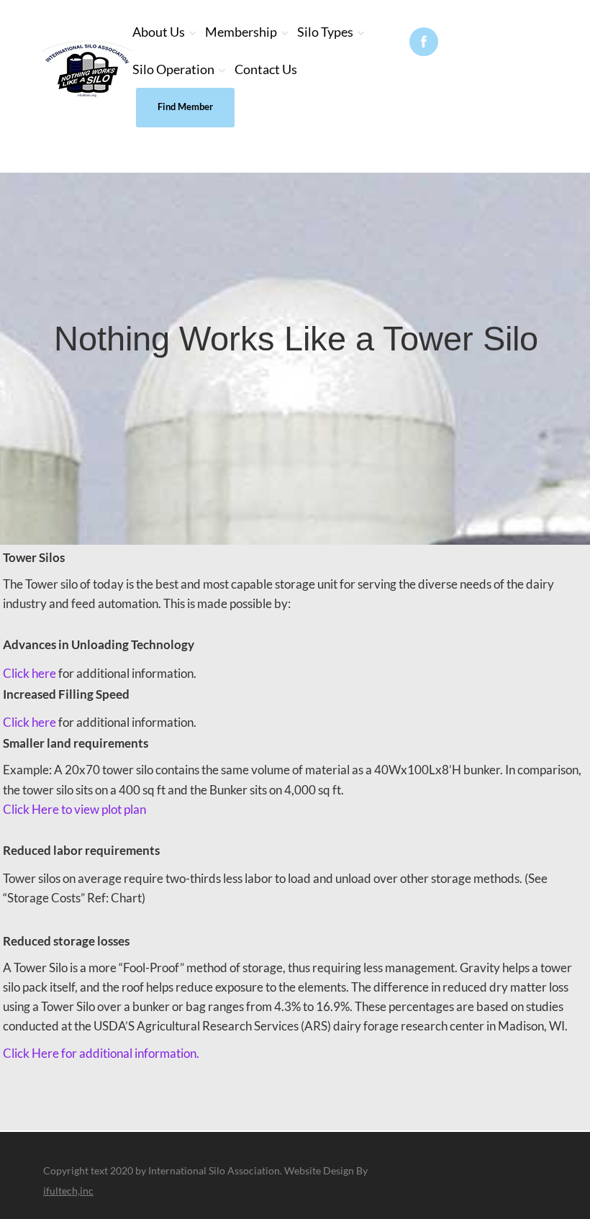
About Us (158, 32)
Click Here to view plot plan (74, 809)
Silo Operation (173, 69)
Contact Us (266, 69)
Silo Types (325, 32)
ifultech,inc (68, 1190)
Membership (241, 32)
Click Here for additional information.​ (101, 1053)
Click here (29, 673)
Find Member (185, 106)
